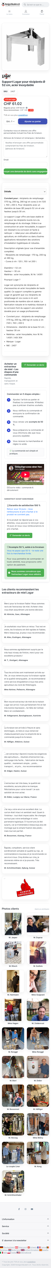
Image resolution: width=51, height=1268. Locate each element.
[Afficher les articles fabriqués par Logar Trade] (6, 76)
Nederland (15, 1250)
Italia (5, 1252)
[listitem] (25, 46)
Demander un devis (35, 365)
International (25, 1252)
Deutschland (9, 1247)
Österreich (22, 1247)
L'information (8, 1219)
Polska (13, 1252)
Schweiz (33, 1247)
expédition (23, 115)
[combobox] (35, 4)
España (45, 1250)
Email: (6, 160)
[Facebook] (19, 1209)
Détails (7, 191)
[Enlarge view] (25, 46)
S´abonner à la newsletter (14, 1240)
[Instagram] (25, 1209)
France (43, 1247)
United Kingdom (32, 1250)
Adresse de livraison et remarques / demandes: (24, 138)
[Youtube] (32, 1209)
